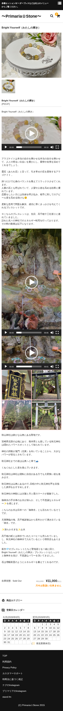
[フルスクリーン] (57, 147)
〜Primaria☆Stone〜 (21, 16)
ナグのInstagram (11, 685)
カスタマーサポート (12, 673)
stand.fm (6, 697)
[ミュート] (52, 147)
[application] (31, 133)
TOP (4, 655)
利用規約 (6, 661)
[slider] (29, 147)
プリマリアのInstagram (14, 691)
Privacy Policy (9, 667)
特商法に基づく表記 (12, 679)
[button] (31, 133)
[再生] (5, 147)
